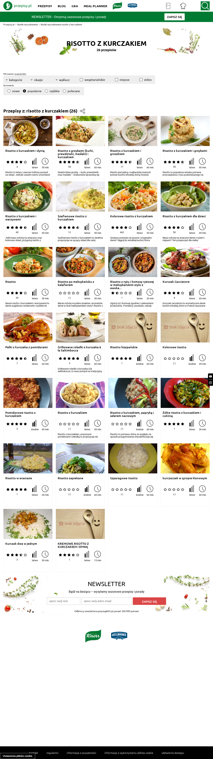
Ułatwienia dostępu (173, 752)
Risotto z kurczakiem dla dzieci (184, 216)
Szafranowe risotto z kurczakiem (72, 217)
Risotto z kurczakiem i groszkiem (125, 152)
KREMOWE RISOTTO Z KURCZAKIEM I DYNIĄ (73, 545)
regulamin (52, 752)
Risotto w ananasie (18, 478)
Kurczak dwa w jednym (21, 543)
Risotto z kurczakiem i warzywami (20, 217)
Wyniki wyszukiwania (27, 24)
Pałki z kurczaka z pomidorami (26, 347)
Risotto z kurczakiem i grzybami (185, 150)
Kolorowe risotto (174, 347)
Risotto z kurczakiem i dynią (25, 150)
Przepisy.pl (8, 24)
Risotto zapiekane (70, 478)
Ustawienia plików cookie (17, 756)
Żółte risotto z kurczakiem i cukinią (182, 414)
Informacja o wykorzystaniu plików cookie (129, 752)
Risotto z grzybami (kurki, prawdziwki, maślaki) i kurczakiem (76, 152)
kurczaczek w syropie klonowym (185, 478)
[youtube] (210, 376)
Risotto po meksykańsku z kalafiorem (76, 283)
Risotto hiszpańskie (123, 347)
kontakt (33, 752)
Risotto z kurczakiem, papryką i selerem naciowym (132, 414)
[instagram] (210, 383)
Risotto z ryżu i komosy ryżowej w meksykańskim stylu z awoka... (132, 283)
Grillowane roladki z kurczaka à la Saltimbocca (79, 348)
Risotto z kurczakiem (72, 412)
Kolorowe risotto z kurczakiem (131, 216)
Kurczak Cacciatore (176, 281)
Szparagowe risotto (124, 478)
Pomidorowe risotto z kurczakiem (20, 414)
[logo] (17, 5)
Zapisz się (149, 601)
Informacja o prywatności (81, 752)
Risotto (10, 281)
